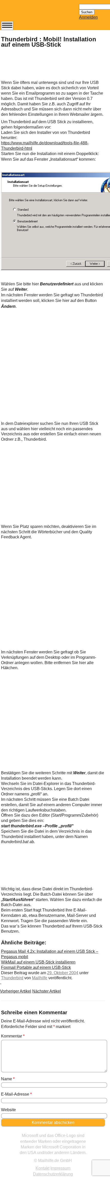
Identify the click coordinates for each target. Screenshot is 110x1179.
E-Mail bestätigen (26, 155)
